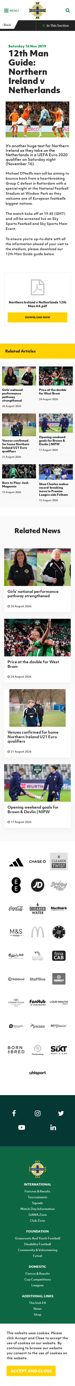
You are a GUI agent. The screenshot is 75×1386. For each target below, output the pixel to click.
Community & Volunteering (37, 1250)
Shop (37, 1314)
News (38, 1308)
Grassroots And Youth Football (37, 1238)
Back (7, 25)
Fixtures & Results (37, 1191)
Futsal (37, 1256)
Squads (37, 1203)
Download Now (37, 317)
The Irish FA (37, 1303)
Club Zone (37, 1220)
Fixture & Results (37, 1273)
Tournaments (37, 1197)
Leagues (37, 1285)
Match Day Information (37, 1209)
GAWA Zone (38, 1214)
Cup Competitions (37, 1279)
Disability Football (37, 1244)
